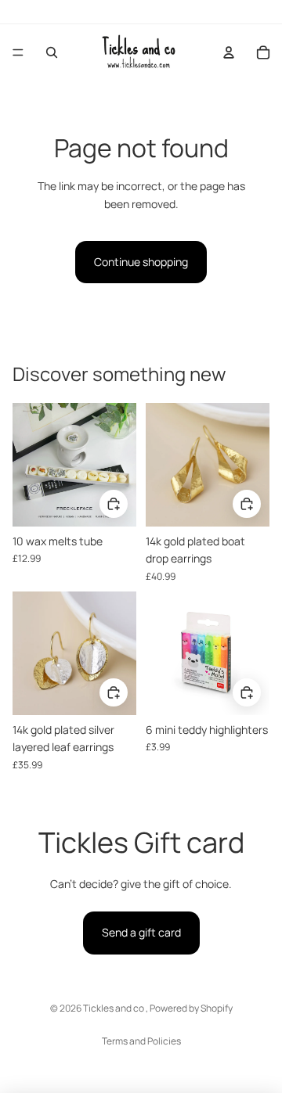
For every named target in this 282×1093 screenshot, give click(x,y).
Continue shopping (141, 261)
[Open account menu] (229, 52)
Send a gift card (141, 932)
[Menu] (18, 52)
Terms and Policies (141, 1041)
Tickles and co (114, 1008)
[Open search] (51, 52)
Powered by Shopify (191, 1008)
